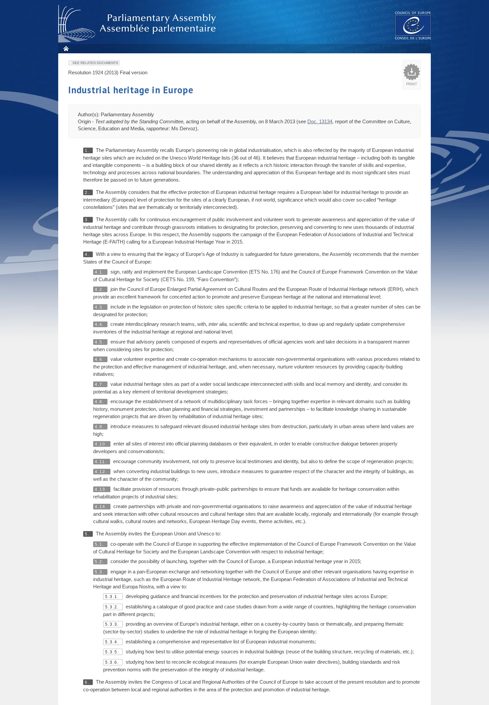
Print (411, 84)
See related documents (95, 63)
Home (65, 48)
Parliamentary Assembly (138, 24)
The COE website (413, 25)
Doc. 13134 (319, 121)
